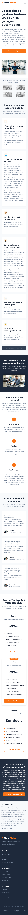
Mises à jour (5, 859)
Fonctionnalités (6, 854)
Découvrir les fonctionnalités (14, 56)
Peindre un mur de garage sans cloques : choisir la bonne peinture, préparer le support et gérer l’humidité (12, 823)
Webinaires (5, 880)
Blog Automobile (6, 877)
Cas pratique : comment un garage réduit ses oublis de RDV (14, 265)
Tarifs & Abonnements (8, 857)
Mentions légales (5, 911)
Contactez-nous (6, 892)
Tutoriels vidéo (6, 874)
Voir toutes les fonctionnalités (14, 348)
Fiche (10, 3)
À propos (4, 889)
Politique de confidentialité (16, 911)
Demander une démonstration (14, 794)
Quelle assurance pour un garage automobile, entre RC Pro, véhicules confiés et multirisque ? (13, 810)
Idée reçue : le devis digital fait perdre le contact (14, 181)
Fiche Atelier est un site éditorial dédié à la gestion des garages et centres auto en (13, 44)
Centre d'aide (5, 872)
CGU (25, 910)
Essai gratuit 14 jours (14, 701)
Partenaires (5, 895)
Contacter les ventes (14, 749)
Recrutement (5, 897)
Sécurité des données (7, 862)
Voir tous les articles (6, 828)
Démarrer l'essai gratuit (14, 51)
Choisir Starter (14, 652)
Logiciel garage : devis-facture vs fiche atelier (13, 176)
